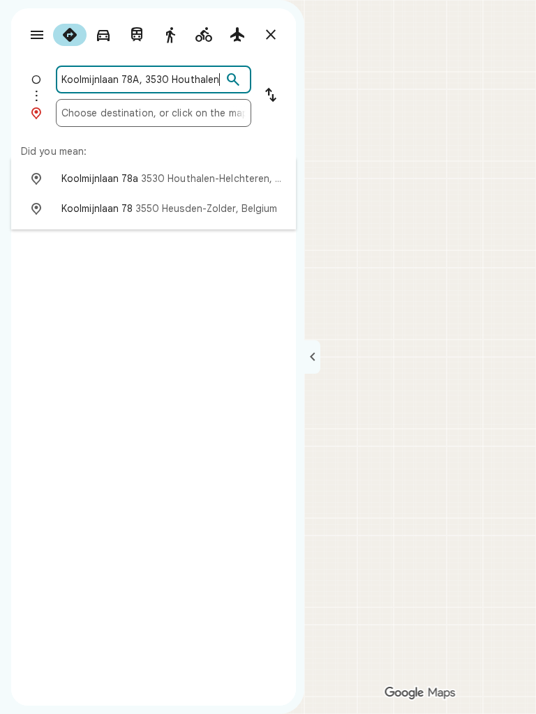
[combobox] (141, 79)
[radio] (70, 35)
